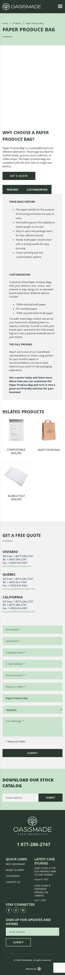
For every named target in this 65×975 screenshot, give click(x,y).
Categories (13, 876)
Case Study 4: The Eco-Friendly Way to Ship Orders (45, 871)
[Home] (21, 6)
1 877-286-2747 (33, 844)
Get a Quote (19, 175)
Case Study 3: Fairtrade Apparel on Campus (42, 890)
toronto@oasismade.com (16, 566)
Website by (31, 968)
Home (5, 23)
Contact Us (13, 882)
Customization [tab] (37, 189)
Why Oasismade (15, 864)
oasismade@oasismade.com (18, 588)
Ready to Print (15, 870)
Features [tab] (12, 189)
